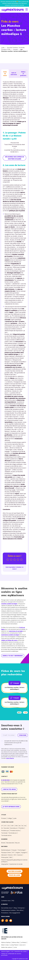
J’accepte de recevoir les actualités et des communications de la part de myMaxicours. (16, 742)
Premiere (15, 47)
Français (15, 49)
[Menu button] (26, 9)
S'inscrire (22, 735)
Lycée (2, 47)
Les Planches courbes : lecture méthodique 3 (14, 703)
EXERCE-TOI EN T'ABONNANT (13, 656)
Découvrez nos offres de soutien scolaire (14, 158)
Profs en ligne (14, 875)
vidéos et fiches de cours (9, 640)
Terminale (21, 47)
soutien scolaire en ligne (9, 603)
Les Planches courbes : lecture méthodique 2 (14, 688)
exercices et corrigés (16, 631)
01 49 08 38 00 (5, 780)
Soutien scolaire (14, 871)
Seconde (9, 47)
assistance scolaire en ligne (10, 635)
